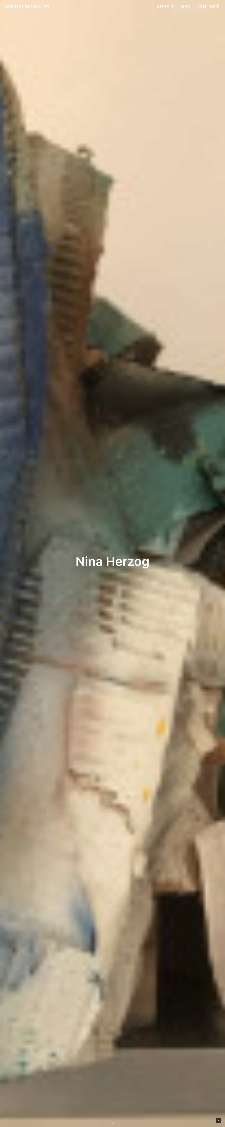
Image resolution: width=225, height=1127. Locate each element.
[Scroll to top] (218, 1120)
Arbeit (165, 6)
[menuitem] (166, 6)
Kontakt (207, 6)
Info (185, 6)
